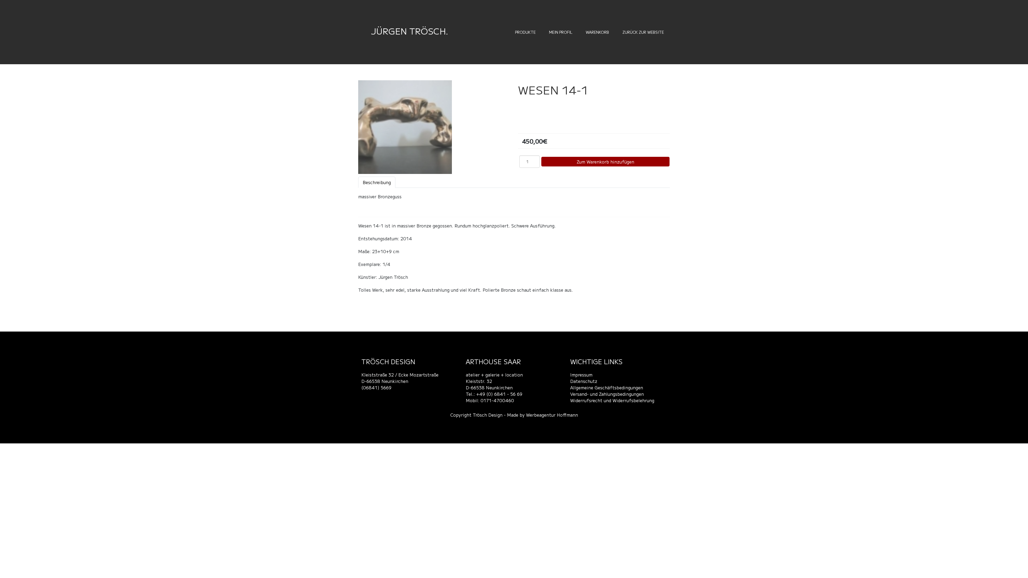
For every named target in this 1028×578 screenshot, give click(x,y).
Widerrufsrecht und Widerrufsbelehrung (612, 400)
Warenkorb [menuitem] (597, 32)
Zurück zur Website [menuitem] (643, 32)
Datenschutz (583, 381)
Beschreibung (377, 182)
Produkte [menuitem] (525, 32)
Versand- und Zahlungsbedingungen (607, 394)
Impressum (581, 374)
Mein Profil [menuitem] (560, 32)
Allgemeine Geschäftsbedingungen (606, 387)
